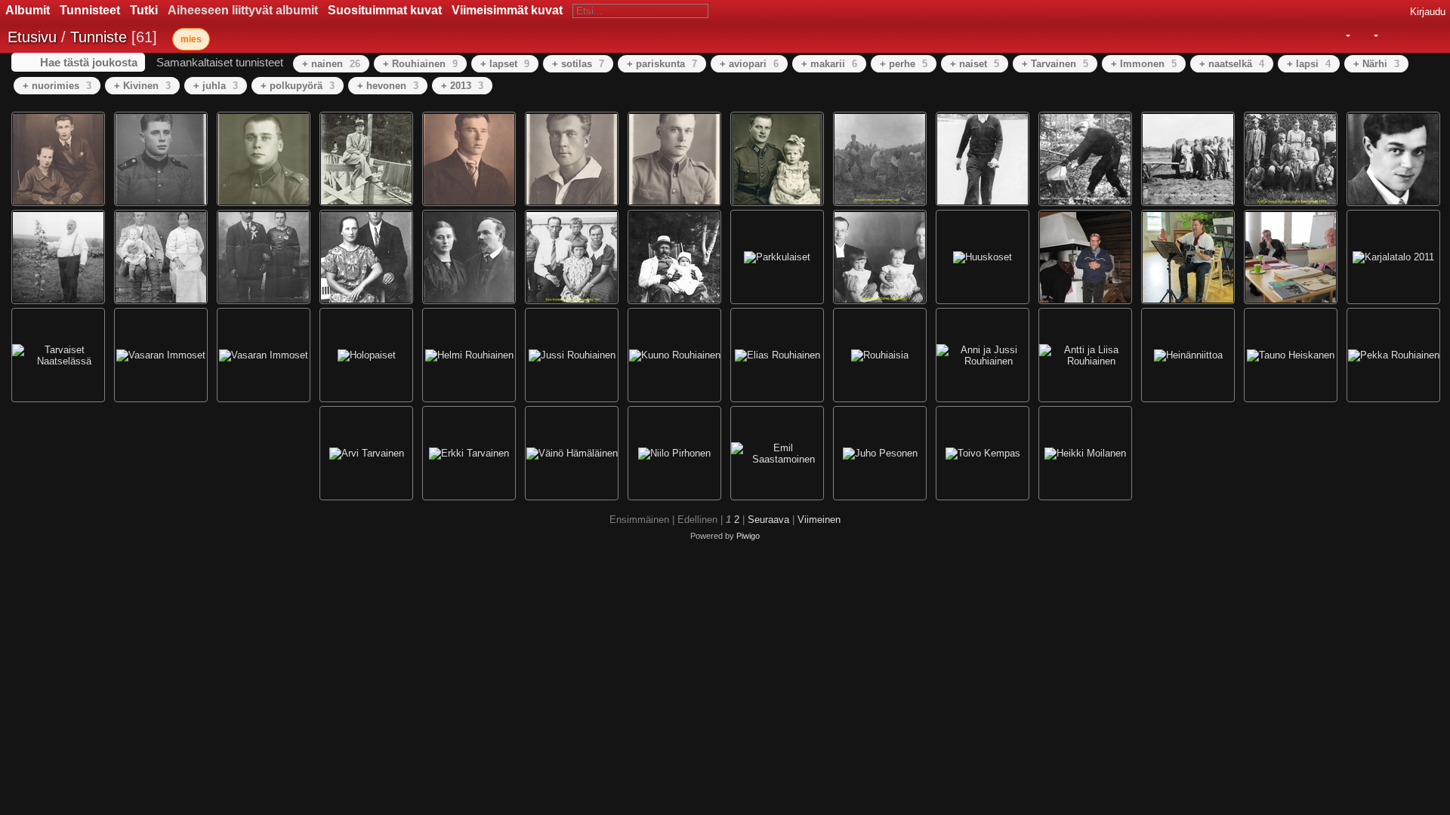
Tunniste (98, 37)
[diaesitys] (1390, 35)
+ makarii (829, 63)
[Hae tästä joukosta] (1315, 35)
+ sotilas (578, 63)
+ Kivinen (142, 85)
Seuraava (768, 519)
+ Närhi (1376, 63)
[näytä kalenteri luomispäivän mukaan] (1432, 35)
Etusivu (32, 37)
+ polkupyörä (298, 85)
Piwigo (748, 535)
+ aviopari (749, 63)
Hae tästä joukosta (88, 62)
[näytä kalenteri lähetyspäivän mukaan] (1411, 35)
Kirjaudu (1427, 11)
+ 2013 (462, 85)
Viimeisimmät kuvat (507, 10)
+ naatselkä (1231, 63)
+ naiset (974, 63)
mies (191, 39)
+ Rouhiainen (420, 63)
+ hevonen (387, 85)
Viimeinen (819, 519)
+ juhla (215, 85)
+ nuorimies (57, 85)
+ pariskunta (662, 63)
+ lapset (504, 63)
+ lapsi (1309, 63)
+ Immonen (1144, 63)
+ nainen (331, 63)
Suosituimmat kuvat (385, 10)
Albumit (27, 10)
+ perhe (903, 63)
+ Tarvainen (1055, 63)
